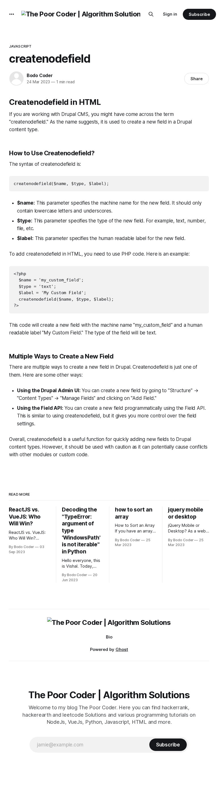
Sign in (170, 14)
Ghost (122, 649)
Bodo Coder (40, 75)
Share (196, 78)
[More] (11, 14)
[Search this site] (151, 14)
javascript (20, 46)
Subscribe (199, 14)
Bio (109, 637)
